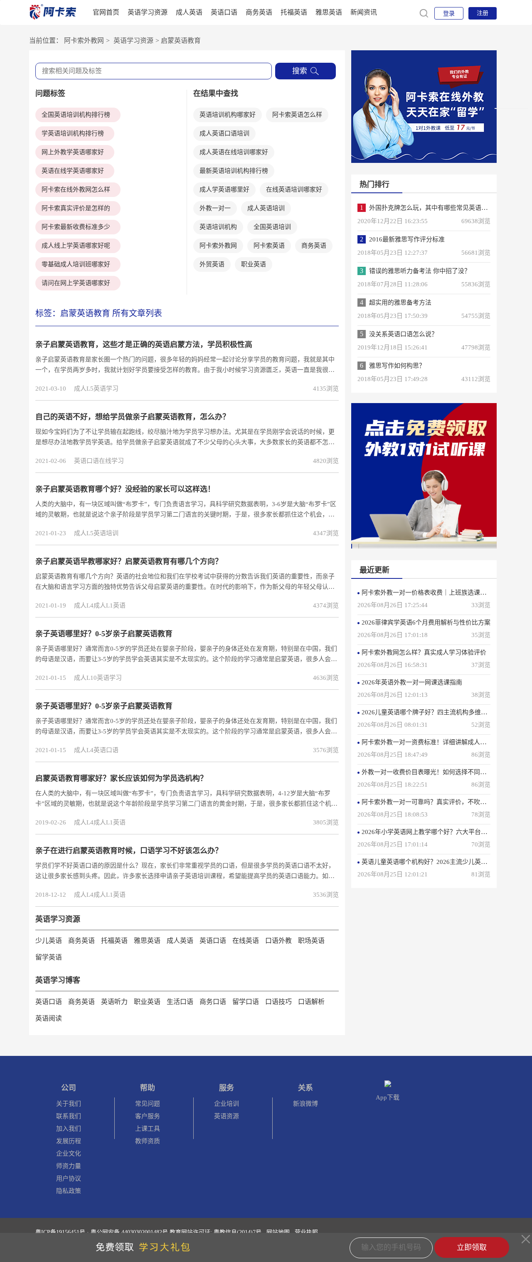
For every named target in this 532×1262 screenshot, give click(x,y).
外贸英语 (212, 264)
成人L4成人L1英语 (100, 605)
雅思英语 (328, 12)
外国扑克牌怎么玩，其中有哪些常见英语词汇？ (434, 207)
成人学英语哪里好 (224, 189)
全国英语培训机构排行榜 (76, 114)
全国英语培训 (272, 227)
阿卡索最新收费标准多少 (76, 227)
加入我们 (68, 1128)
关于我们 (68, 1103)
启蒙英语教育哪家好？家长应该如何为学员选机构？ (121, 778)
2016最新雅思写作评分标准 (407, 239)
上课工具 (147, 1128)
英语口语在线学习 (99, 461)
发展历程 (68, 1141)
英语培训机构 (218, 227)
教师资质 (147, 1141)
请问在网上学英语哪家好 (76, 283)
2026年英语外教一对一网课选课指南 (412, 682)
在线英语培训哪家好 (294, 189)
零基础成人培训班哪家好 (76, 264)
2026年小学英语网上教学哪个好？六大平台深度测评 (434, 832)
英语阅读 (48, 1018)
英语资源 (226, 1116)
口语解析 (311, 1001)
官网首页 (106, 12)
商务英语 (259, 12)
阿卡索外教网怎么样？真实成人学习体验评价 (424, 652)
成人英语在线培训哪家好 (234, 152)
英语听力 (114, 1001)
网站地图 (278, 1232)
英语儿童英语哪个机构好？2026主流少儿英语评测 (431, 862)
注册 (482, 13)
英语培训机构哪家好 (228, 114)
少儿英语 (48, 940)
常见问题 (147, 1103)
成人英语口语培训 (224, 133)
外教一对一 (215, 208)
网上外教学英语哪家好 (73, 152)
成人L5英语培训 (96, 533)
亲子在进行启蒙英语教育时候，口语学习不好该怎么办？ (128, 850)
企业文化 (68, 1153)
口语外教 (278, 940)
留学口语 (245, 1001)
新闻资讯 (363, 12)
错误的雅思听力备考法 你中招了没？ (419, 271)
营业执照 (306, 1232)
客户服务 (147, 1116)
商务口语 (213, 1001)
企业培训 (226, 1103)
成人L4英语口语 (96, 750)
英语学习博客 (57, 980)
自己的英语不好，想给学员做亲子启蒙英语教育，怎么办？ (132, 417)
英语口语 (224, 12)
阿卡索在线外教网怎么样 (76, 189)
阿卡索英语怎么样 (297, 114)
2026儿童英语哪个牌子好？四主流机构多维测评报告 (434, 712)
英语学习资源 (147, 12)
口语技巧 (278, 1001)
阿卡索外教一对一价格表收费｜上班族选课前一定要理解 (439, 592)
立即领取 (472, 1247)
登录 (449, 13)
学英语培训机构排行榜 (73, 133)
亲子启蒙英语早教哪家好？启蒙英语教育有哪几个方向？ (128, 561)
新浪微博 (305, 1103)
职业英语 (253, 264)
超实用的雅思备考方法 (400, 302)
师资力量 (68, 1166)
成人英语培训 (266, 208)
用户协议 (68, 1178)
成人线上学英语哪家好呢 (76, 245)
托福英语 (294, 12)
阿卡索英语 (269, 245)
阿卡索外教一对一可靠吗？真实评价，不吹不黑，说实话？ (443, 802)
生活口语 (180, 1001)
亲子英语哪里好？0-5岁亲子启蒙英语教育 (103, 634)
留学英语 (48, 957)
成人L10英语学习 (98, 677)
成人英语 (189, 12)
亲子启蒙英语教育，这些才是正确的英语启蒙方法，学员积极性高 (143, 344)
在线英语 (245, 940)
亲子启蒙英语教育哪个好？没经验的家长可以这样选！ (125, 489)
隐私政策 (68, 1191)
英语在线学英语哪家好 (73, 170)
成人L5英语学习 (96, 388)
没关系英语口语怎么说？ (403, 334)
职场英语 (311, 940)
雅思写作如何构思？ (397, 365)
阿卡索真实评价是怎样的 (76, 208)
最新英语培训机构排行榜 (234, 170)
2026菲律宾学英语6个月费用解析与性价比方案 (426, 622)
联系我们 (68, 1116)
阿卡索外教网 (84, 40)
